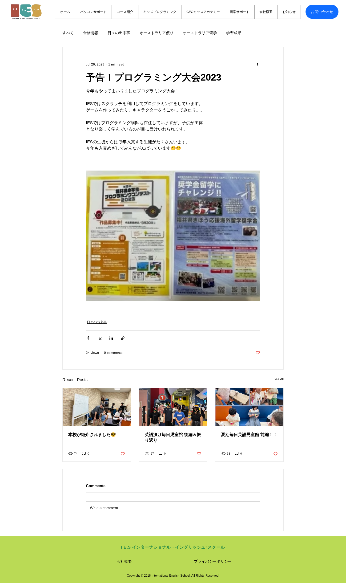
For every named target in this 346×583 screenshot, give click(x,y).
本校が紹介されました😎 (92, 434)
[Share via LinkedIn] (111, 338)
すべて (68, 33)
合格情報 (90, 33)
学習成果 (233, 33)
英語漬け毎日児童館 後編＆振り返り (173, 437)
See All (279, 379)
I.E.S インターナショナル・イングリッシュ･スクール (173, 547)
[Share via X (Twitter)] (99, 338)
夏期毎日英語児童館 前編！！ (249, 434)
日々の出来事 (119, 33)
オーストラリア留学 (200, 33)
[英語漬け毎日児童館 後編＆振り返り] (173, 407)
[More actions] (257, 64)
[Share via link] (123, 338)
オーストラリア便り (156, 33)
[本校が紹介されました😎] (97, 407)
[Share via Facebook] (88, 338)
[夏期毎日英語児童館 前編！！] (249, 407)
